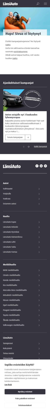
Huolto (6, 216)
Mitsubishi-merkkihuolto (13, 295)
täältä (7, 45)
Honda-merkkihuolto (11, 280)
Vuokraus (6, 199)
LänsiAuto (8, 337)
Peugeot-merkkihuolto (12, 310)
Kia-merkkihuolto (10, 285)
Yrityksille (7, 194)
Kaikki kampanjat (40, 146)
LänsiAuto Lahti (9, 242)
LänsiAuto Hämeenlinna (12, 237)
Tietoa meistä (8, 353)
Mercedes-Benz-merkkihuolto (15, 290)
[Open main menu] (45, 3)
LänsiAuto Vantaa (10, 252)
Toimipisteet (8, 343)
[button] (38, 4)
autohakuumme (20, 51)
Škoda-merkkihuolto (11, 320)
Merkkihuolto (9, 264)
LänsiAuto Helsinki (10, 227)
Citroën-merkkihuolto (11, 275)
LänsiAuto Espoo (9, 222)
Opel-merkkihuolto (10, 305)
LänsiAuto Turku (9, 247)
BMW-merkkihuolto (11, 270)
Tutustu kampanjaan (15, 137)
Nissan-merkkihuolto (11, 300)
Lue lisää (8, 384)
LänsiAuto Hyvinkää (11, 232)
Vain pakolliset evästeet (25, 398)
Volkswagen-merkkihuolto (13, 325)
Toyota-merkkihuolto (11, 315)
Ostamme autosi (9, 204)
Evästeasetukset (25, 405)
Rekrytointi (7, 348)
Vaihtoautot (7, 189)
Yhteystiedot (8, 358)
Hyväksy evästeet (25, 392)
